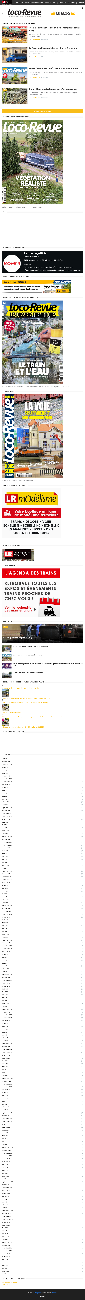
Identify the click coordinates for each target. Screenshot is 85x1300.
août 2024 (42, 1208)
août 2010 (42, 759)
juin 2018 (42, 1000)
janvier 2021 (42, 1090)
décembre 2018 (42, 1018)
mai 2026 (42, 1265)
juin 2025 (42, 1234)
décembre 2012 (42, 816)
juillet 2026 (42, 1271)
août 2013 (42, 834)
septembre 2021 (42, 1113)
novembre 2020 (42, 1084)
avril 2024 (42, 1199)
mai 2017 (42, 963)
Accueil (42, 1296)
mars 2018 (42, 992)
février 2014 (42, 851)
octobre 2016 (42, 943)
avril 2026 (42, 1262)
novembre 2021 (42, 1119)
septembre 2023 (42, 1182)
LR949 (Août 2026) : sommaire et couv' (28, 655)
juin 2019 (42, 1035)
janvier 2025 (42, 1222)
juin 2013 (42, 828)
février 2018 (42, 989)
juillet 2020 (42, 1072)
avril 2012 (42, 793)
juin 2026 (42, 1268)
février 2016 (42, 920)
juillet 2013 (42, 831)
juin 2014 (42, 862)
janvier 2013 (42, 819)
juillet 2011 (42, 773)
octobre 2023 (42, 1185)
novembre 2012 (42, 813)
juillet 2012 (42, 802)
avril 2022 (42, 1133)
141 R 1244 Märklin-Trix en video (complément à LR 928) (54, 29)
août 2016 (42, 937)
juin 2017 (42, 966)
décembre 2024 (42, 1219)
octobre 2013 (42, 839)
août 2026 (42, 1274)
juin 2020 (42, 1070)
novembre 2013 (42, 842)
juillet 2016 (42, 934)
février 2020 (42, 1058)
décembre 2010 (42, 765)
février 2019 (42, 1024)
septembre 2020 (42, 1078)
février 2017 (42, 954)
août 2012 (42, 805)
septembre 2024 (42, 1211)
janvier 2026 (42, 1254)
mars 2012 (42, 790)
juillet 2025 (42, 1237)
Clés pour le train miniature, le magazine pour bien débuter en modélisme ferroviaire (32, 717)
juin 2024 (42, 1202)
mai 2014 (42, 859)
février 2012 (42, 787)
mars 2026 (42, 1260)
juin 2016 (42, 931)
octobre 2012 (42, 811)
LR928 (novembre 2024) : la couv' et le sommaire (53, 68)
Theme (54, 1293)
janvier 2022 (42, 1124)
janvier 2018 (42, 986)
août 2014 (42, 868)
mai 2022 (42, 1136)
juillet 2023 (42, 1176)
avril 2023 (42, 1167)
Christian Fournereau (9, 1283)
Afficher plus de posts (42, 111)
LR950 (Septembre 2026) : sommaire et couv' (30, 646)
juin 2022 (42, 1139)
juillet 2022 (42, 1141)
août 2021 (42, 1110)
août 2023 (42, 1179)
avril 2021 (42, 1098)
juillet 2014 (42, 865)
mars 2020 (42, 1061)
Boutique (62, 2)
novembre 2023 (42, 1188)
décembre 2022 (42, 1156)
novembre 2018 (42, 1015)
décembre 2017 (42, 983)
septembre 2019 (42, 1044)
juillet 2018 (42, 1003)
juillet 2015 (42, 900)
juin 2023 (42, 1173)
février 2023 (42, 1162)
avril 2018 (42, 995)
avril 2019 (42, 1029)
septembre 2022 (42, 1147)
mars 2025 (42, 1228)
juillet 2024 (42, 1205)
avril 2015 (42, 891)
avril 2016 (42, 926)
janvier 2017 (42, 952)
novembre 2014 (42, 877)
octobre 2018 (42, 1012)
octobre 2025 (42, 1245)
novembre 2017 (42, 980)
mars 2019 (42, 1026)
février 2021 (42, 1093)
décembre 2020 (42, 1087)
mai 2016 (42, 929)
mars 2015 (42, 888)
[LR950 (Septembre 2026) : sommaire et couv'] (7, 648)
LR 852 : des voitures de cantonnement (28, 673)
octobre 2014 (42, 874)
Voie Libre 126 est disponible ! (12, 713)
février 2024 (42, 1193)
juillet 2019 (42, 1038)
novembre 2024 (42, 1216)
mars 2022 (42, 1130)
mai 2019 (42, 1032)
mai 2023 (42, 1170)
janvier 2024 (42, 1191)
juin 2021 (42, 1104)
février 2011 (42, 767)
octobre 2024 (42, 1213)
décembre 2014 (42, 880)
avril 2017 (42, 960)
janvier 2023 (42, 1159)
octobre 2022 (42, 1150)
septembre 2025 (42, 1242)
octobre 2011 (42, 776)
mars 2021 (42, 1095)
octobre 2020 (42, 1081)
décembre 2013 (42, 845)
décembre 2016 (42, 949)
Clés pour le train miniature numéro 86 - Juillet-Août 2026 (23, 727)
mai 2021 (42, 1101)
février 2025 (42, 1225)
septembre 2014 (42, 871)
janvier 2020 (42, 1055)
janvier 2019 (42, 1021)
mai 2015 (42, 894)
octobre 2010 (42, 762)
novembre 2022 (42, 1153)
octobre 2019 (42, 1047)
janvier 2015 (42, 882)
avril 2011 (42, 770)
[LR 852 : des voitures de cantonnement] (7, 675)
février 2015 (42, 885)
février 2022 (42, 1127)
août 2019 (42, 1041)
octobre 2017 (42, 978)
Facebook (71, 2)
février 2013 (42, 822)
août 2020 (42, 1075)
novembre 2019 (42, 1049)
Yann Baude (6, 1285)
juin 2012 (42, 799)
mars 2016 (42, 923)
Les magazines (50, 2)
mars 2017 (42, 957)
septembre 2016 (42, 940)
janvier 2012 (42, 785)
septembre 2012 (42, 808)
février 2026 (42, 1257)
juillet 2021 (42, 1107)
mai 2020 (42, 1067)
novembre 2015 (42, 911)
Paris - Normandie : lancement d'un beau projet (53, 89)
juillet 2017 (42, 969)
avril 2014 (42, 857)
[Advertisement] (42, 229)
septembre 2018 (42, 1009)
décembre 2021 (42, 1121)
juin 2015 (42, 897)
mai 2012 (42, 796)
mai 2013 (42, 825)
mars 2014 (42, 854)
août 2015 (42, 903)
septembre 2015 (42, 906)
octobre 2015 (42, 908)
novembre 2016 (42, 946)
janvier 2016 (42, 917)
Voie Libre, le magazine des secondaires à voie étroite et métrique (25, 702)
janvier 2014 (42, 848)
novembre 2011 (42, 779)
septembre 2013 (42, 836)
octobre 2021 (42, 1116)
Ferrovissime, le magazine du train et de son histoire (20, 688)
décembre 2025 (42, 1251)
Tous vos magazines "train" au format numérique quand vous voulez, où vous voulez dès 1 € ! (48, 665)
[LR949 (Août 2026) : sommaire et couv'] (7, 657)
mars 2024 (42, 1196)
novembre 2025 (42, 1248)
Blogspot (38, 1293)
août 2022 (42, 1144)
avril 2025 (42, 1231)
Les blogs (19, 2)
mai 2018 (42, 998)
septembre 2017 (42, 975)
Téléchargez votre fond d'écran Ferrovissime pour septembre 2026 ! (26, 698)
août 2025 (42, 1239)
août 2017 (42, 972)
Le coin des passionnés (34, 2)
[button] (2, 13)
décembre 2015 (42, 914)
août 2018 (42, 1006)
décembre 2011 (42, 782)
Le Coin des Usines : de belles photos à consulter (53, 48)
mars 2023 (42, 1165)
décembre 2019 (42, 1052)
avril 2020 (42, 1064)
